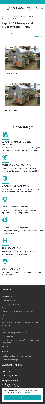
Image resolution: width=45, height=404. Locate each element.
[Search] (42, 8)
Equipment (14, 16)
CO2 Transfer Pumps (9, 301)
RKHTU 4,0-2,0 (11, 110)
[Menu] (3, 8)
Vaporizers (6, 346)
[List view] (41, 38)
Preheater (5, 315)
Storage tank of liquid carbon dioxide (15, 333)
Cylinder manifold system (11, 304)
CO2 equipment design (10, 360)
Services (5, 351)
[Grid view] (37, 38)
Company (6, 289)
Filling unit (5, 308)
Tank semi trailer (8, 336)
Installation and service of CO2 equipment (16, 356)
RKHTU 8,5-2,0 (11, 73)
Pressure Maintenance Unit (11, 319)
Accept (22, 398)
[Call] (37, 8)
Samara (22, 2)
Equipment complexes (12, 365)
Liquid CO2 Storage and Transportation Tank (17, 312)
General (5, 16)
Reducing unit (6, 329)
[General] (20, 8)
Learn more (27, 392)
